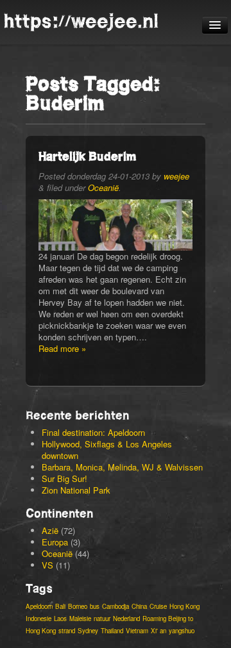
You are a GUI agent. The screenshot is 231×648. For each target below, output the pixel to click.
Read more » (62, 348)
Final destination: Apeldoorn (93, 432)
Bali (60, 606)
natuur (102, 618)
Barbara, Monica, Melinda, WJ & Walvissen (122, 467)
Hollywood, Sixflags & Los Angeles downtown (107, 449)
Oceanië (103, 187)
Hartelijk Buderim (87, 156)
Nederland (126, 618)
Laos (60, 618)
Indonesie (38, 618)
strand (66, 630)
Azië (50, 530)
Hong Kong (184, 606)
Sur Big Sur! (64, 478)
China (139, 606)
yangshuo (181, 630)
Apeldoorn (39, 606)
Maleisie (80, 618)
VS (47, 565)
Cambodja (115, 606)
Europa (55, 542)
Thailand (112, 630)
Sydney (88, 630)
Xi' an (158, 630)
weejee (176, 176)
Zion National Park (76, 490)
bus (94, 606)
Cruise (158, 606)
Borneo (77, 606)
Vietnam (137, 630)
